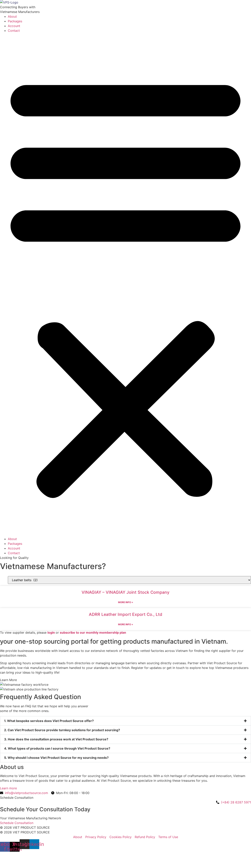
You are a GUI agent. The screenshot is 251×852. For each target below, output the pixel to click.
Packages (15, 21)
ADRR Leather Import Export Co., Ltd (125, 614)
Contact (14, 31)
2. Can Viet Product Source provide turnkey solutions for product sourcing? (62, 730)
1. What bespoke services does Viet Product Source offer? (49, 721)
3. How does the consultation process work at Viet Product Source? (56, 739)
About (12, 16)
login (51, 632)
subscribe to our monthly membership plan (93, 632)
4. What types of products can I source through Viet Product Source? (57, 748)
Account (14, 26)
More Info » (125, 602)
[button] (125, 285)
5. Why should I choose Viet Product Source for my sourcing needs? (56, 758)
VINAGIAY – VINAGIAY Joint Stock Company (125, 592)
